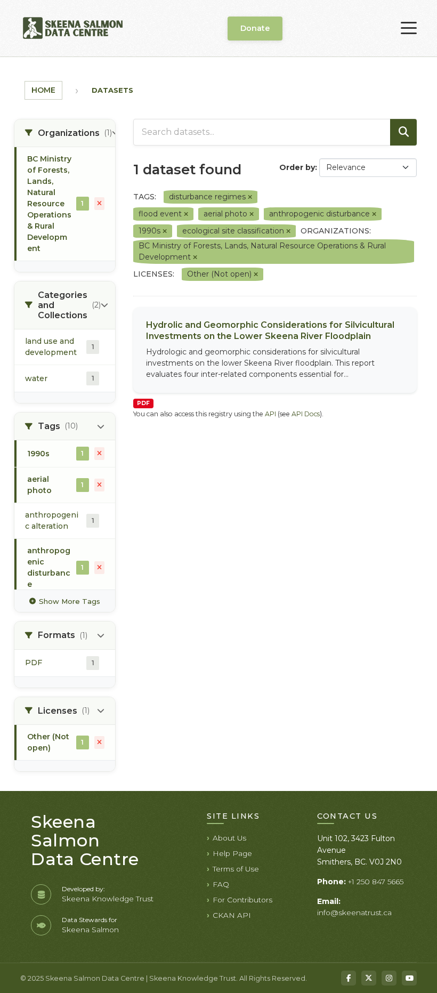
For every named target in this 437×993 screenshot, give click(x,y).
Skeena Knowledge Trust (107, 898)
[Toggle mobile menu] (409, 28)
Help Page (232, 853)
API (270, 414)
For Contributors (242, 899)
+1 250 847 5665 (375, 881)
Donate (255, 28)
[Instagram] (389, 978)
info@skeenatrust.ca (354, 912)
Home (43, 90)
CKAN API (232, 915)
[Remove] (250, 197)
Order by (297, 167)
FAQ (221, 884)
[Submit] (403, 132)
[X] (368, 978)
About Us (229, 838)
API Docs (306, 414)
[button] (64, 133)
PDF (143, 403)
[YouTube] (409, 978)
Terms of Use (236, 869)
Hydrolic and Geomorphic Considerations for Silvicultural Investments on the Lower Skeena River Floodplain (270, 330)
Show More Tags (69, 601)
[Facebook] (348, 978)
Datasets (112, 90)
